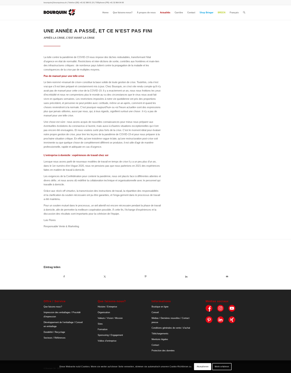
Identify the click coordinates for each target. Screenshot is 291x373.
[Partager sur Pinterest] (145, 276)
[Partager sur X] (104, 276)
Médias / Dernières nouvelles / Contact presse (170, 320)
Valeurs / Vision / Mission (110, 318)
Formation (102, 329)
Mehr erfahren (222, 366)
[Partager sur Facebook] (64, 276)
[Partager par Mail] (227, 276)
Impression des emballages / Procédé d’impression (62, 314)
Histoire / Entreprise (107, 306)
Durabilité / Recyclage (54, 332)
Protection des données (163, 350)
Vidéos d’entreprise (107, 341)
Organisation (104, 312)
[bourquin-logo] (60, 12)
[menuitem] (105, 12)
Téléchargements (160, 333)
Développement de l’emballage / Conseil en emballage (63, 324)
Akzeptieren (203, 366)
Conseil (155, 312)
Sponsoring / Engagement (110, 335)
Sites (100, 324)
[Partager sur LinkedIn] (186, 276)
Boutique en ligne (160, 306)
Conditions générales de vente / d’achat (171, 328)
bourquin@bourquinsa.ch (55, 3)
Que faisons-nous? (53, 306)
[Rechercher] (244, 12)
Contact (155, 345)
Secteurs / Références (55, 338)
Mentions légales (160, 339)
